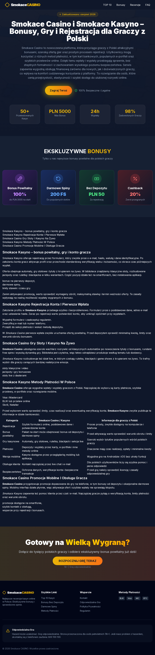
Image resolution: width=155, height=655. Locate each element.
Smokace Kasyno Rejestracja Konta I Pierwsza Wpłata (33, 234)
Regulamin (85, 610)
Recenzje (135, 4)
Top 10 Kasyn (48, 598)
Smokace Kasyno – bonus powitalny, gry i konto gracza (34, 231)
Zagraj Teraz (58, 90)
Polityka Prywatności (90, 606)
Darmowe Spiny (49, 606)
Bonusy (120, 4)
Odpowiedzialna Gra (90, 602)
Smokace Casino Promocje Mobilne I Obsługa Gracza (33, 245)
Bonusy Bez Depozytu (52, 602)
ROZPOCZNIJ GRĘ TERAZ (77, 561)
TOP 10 (107, 4)
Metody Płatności (49, 610)
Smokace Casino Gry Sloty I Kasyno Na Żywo (28, 238)
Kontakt (83, 598)
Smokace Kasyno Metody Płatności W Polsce (28, 242)
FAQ (147, 4)
